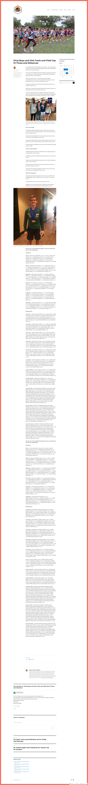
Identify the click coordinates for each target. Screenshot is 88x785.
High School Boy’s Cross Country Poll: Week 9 (21, 761)
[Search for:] (66, 82)
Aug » (71, 76)
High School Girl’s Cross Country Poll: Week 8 (21, 769)
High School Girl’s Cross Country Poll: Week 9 (21, 764)
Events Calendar (54, 9)
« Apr (62, 76)
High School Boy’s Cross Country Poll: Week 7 (21, 771)
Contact (69, 9)
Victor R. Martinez (16, 69)
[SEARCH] (74, 83)
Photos (60, 9)
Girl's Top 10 (17, 73)
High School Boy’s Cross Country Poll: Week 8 (21, 766)
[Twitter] (71, 780)
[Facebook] (73, 780)
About (65, 9)
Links (73, 9)
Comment (52, 727)
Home (48, 9)
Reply (15, 708)
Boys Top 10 (15, 72)
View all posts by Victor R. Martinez (47, 677)
